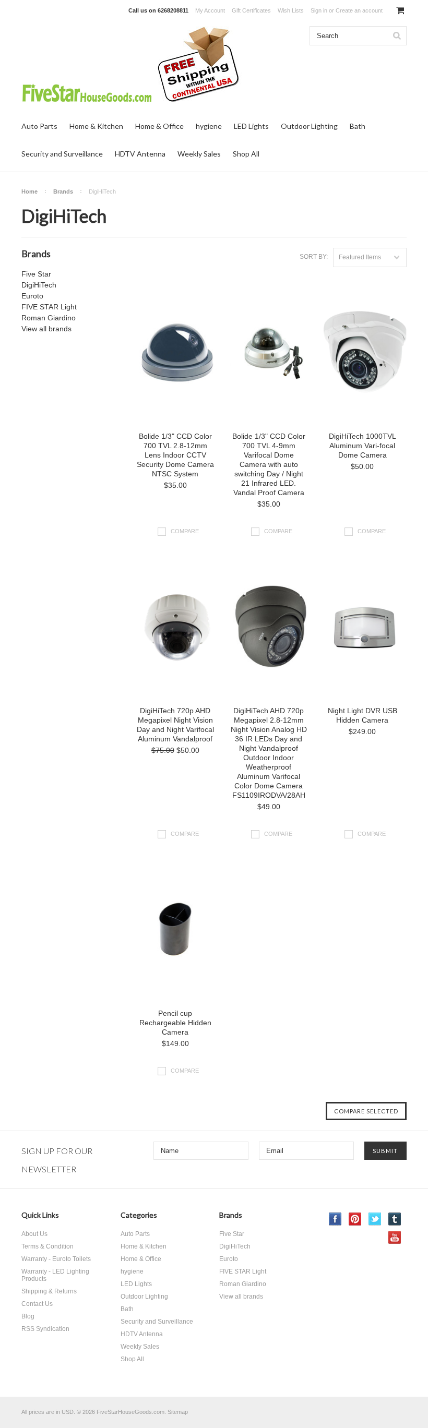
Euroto (32, 296)
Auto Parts (39, 126)
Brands (63, 191)
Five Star (36, 274)
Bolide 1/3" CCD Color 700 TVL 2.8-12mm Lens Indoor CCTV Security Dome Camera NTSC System (175, 455)
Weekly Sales (199, 153)
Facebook (335, 1219)
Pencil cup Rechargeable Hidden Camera (175, 1022)
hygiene (209, 126)
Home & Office (159, 126)
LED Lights (251, 126)
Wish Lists (291, 10)
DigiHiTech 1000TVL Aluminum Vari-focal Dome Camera (362, 445)
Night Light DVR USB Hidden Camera (362, 715)
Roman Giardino (48, 318)
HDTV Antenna (140, 153)
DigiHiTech (38, 285)
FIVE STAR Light (49, 307)
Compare (185, 531)
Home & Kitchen (96, 126)
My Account (210, 10)
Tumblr (394, 1219)
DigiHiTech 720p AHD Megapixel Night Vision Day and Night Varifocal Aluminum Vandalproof (175, 724)
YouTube (394, 1237)
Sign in (319, 10)
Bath (357, 126)
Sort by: (314, 256)
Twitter (375, 1219)
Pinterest (355, 1219)
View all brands (46, 329)
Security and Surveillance (62, 153)
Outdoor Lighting (309, 126)
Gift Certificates (251, 10)
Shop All (246, 153)
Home (29, 191)
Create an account (359, 10)
